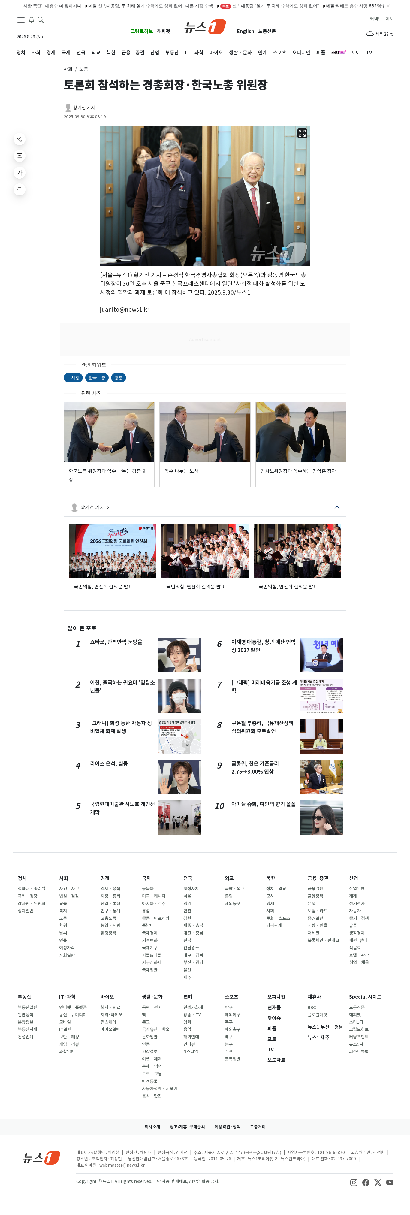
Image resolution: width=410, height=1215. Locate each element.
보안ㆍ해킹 (69, 1037)
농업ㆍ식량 (110, 925)
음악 (187, 1029)
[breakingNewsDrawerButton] (32, 19)
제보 (389, 19)
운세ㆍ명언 (152, 1066)
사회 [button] (68, 69)
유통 (353, 925)
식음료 (355, 948)
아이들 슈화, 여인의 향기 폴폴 (263, 804)
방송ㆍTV (192, 1014)
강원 (187, 918)
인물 (63, 940)
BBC (312, 1007)
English (245, 31)
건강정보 (150, 1051)
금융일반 (315, 888)
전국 (187, 878)
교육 (63, 903)
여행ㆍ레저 (152, 1059)
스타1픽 (356, 1022)
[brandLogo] (205, 26)
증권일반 (315, 918)
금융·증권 (318, 878)
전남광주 (191, 948)
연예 (187, 997)
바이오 (107, 997)
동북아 (148, 888)
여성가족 (67, 948)
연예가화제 (193, 1007)
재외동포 (232, 903)
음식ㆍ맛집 (152, 1096)
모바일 (65, 1022)
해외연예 (191, 1037)
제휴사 (314, 997)
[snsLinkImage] (353, 1182)
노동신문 (267, 31)
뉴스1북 (356, 1044)
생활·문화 (152, 997)
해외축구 (232, 1029)
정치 (22, 878)
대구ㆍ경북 (193, 955)
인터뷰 (189, 1044)
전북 (187, 940)
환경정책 (108, 933)
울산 (187, 970)
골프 (229, 1051)
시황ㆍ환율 (317, 925)
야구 (229, 1007)
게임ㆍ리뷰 (69, 1044)
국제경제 (150, 933)
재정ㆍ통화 (110, 896)
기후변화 (150, 940)
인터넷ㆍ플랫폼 (73, 1007)
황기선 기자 (84, 107)
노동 (63, 918)
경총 (118, 377)
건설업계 (25, 1037)
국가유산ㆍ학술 (156, 1029)
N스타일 (190, 1051)
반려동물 (150, 1081)
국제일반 (150, 970)
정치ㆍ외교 (276, 888)
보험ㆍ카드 (317, 911)
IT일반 (65, 1029)
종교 (146, 1022)
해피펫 (163, 31)
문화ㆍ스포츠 (278, 918)
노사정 (73, 377)
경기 (187, 903)
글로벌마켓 (317, 1014)
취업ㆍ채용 (359, 962)
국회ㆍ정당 (28, 896)
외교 (229, 878)
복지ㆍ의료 (110, 1007)
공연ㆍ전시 (152, 1007)
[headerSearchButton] (41, 19)
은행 (311, 903)
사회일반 (67, 955)
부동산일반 (27, 1007)
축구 (229, 1022)
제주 (187, 977)
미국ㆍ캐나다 (154, 896)
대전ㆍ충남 (193, 933)
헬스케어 (108, 1022)
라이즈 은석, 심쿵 (109, 763)
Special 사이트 (365, 997)
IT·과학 (67, 997)
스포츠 (231, 997)
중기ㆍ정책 (359, 918)
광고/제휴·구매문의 (187, 1126)
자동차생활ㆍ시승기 (159, 1088)
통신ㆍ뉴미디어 (73, 1014)
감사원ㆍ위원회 (31, 903)
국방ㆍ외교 (235, 888)
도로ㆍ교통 (152, 1074)
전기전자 (357, 903)
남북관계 (274, 925)
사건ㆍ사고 (69, 888)
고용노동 (108, 918)
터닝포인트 (359, 1037)
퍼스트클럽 (359, 1051)
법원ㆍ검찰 (69, 896)
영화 (187, 1022)
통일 (229, 896)
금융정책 (315, 896)
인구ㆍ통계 (110, 911)
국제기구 (150, 948)
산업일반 (357, 888)
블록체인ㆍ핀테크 (323, 940)
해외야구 (232, 1014)
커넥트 (376, 19)
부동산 (24, 997)
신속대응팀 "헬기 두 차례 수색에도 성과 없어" (246, 5)
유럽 (146, 911)
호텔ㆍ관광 (359, 955)
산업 (353, 878)
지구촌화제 (151, 962)
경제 (105, 878)
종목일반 (232, 1059)
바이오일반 (110, 1029)
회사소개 (152, 1126)
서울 (187, 896)
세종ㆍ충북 (193, 925)
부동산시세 (27, 1029)
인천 (187, 911)
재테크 (313, 933)
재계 (353, 896)
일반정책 (25, 1014)
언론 (146, 1044)
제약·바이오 (111, 1014)
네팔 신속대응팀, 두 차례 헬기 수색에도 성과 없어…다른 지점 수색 (127, 5)
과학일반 (67, 1051)
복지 (63, 911)
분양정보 (25, 1022)
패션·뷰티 (358, 940)
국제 (146, 878)
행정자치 (191, 888)
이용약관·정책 (227, 1126)
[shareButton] (20, 139)
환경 (63, 925)
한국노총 (97, 377)
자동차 (355, 911)
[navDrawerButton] (21, 19)
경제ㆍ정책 (110, 888)
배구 (229, 1037)
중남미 (148, 925)
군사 (270, 896)
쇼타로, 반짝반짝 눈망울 (116, 642)
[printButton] (20, 189)
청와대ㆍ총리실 (31, 888)
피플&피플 (151, 955)
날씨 (63, 933)
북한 (270, 878)
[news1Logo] (42, 1157)
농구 (229, 1044)
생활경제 (357, 933)
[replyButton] (20, 156)
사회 (63, 878)
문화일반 (150, 1037)
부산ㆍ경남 (193, 962)
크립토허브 (142, 31)
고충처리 (258, 1126)
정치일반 (25, 911)
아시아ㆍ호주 (154, 903)
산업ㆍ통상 (110, 903)
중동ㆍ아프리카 (156, 918)
